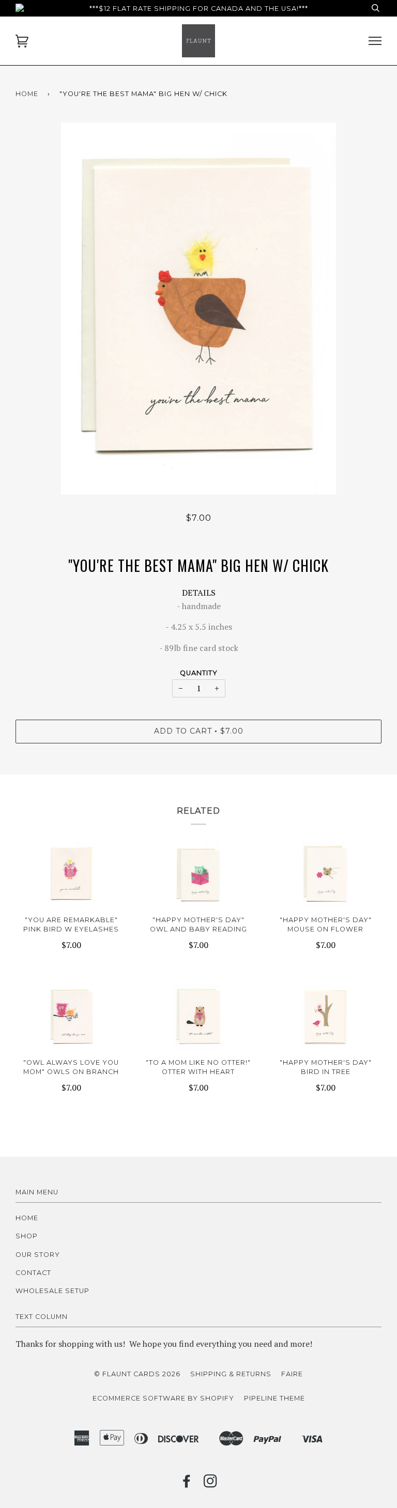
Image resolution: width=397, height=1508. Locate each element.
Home (27, 94)
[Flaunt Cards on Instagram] (211, 1484)
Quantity (199, 673)
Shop (27, 1236)
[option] (198, 308)
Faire (292, 1374)
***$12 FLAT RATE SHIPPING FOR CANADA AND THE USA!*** (198, 8)
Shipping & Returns (230, 1374)
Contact (33, 1273)
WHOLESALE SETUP (52, 1291)
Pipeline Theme (274, 1398)
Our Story (38, 1254)
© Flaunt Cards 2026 (137, 1374)
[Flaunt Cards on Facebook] (187, 1484)
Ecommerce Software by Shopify (163, 1398)
